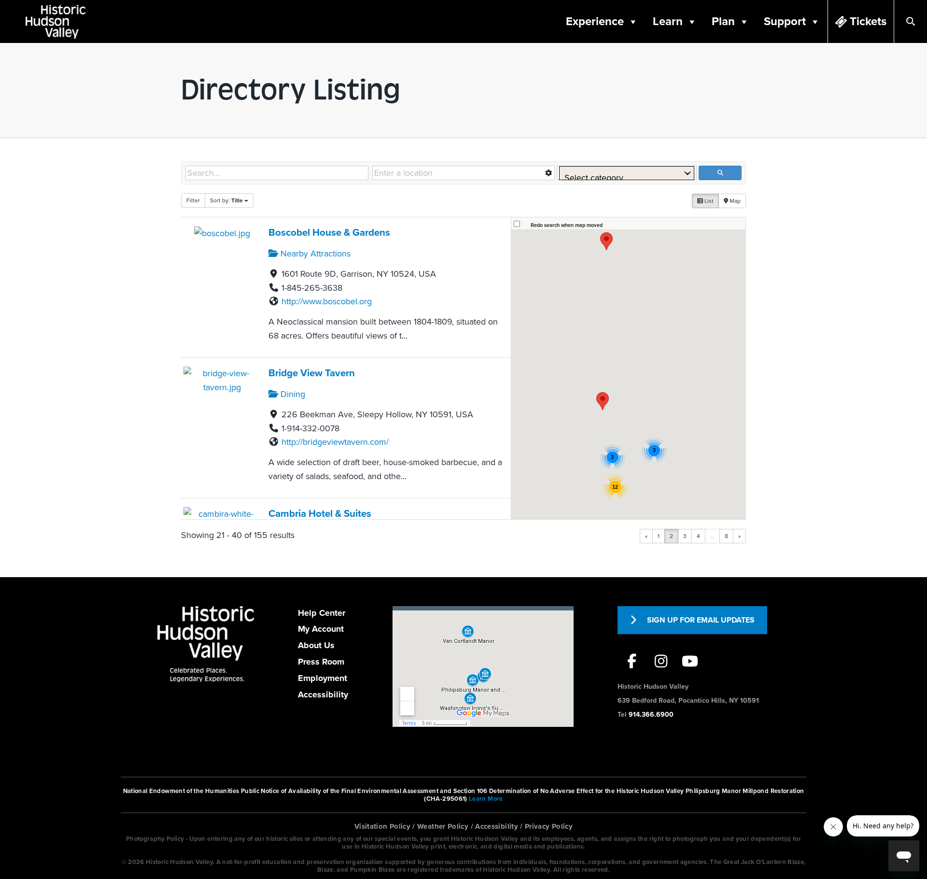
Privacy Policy (549, 826)
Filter (193, 200)
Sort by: (226, 200)
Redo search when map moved (567, 225)
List (708, 201)
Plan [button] (723, 21)
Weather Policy (442, 826)
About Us (316, 645)
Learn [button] (668, 21)
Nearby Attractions (314, 253)
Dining (291, 394)
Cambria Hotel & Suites (319, 514)
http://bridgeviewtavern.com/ (335, 442)
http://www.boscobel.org (326, 301)
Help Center (321, 613)
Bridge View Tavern (311, 373)
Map (734, 201)
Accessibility (323, 694)
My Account (321, 629)
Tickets (868, 21)
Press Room (321, 661)
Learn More (486, 799)
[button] (602, 401)
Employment (322, 678)
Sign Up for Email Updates (701, 620)
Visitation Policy (382, 826)
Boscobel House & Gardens (329, 233)
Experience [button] (595, 21)
